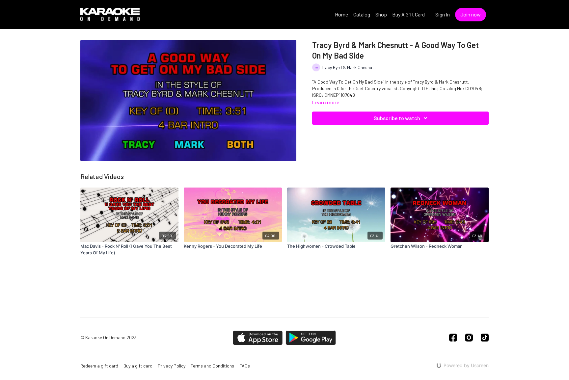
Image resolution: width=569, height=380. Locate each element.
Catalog (361, 14)
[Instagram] (469, 338)
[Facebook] (453, 338)
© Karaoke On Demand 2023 (108, 337)
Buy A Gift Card (408, 14)
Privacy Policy (171, 365)
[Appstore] (257, 337)
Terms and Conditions (212, 365)
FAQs (244, 365)
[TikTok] (485, 338)
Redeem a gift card (99, 365)
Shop (381, 14)
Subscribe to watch (397, 118)
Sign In (442, 14)
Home (341, 14)
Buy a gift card (137, 365)
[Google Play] (310, 337)
